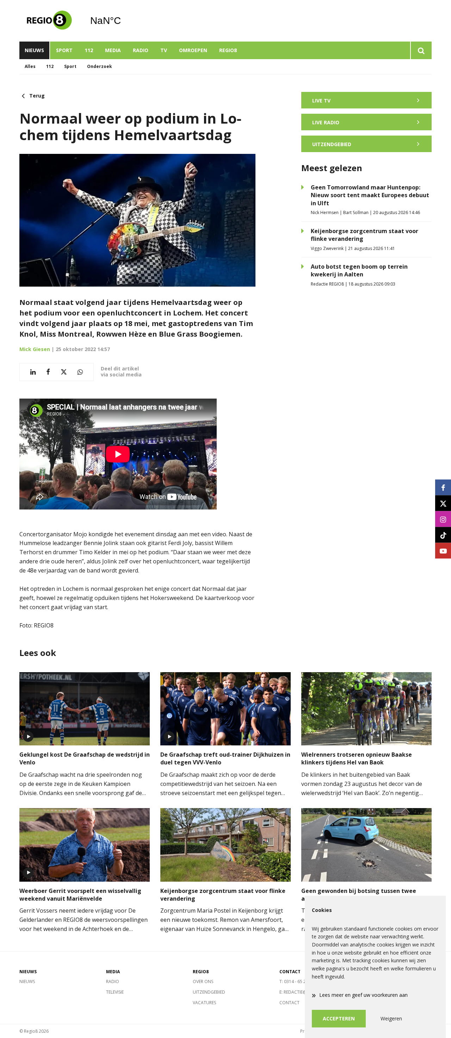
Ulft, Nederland (123, 21)
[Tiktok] (443, 535)
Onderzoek (99, 66)
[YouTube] (443, 551)
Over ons (203, 981)
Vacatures (204, 1003)
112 (89, 50)
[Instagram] (443, 519)
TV (163, 50)
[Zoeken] (421, 50)
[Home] (49, 21)
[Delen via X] (63, 372)
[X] (443, 503)
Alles (30, 66)
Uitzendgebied (209, 992)
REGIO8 (228, 50)
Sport (64, 50)
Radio (140, 50)
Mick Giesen (34, 349)
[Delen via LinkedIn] (33, 372)
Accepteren (339, 1018)
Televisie (115, 992)
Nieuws (34, 50)
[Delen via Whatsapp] (80, 372)
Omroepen (193, 50)
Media (113, 50)
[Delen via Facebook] (48, 372)
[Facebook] (443, 487)
